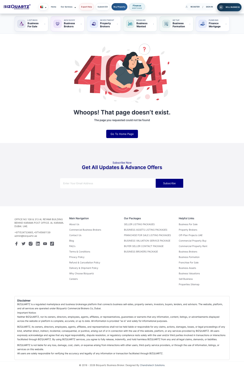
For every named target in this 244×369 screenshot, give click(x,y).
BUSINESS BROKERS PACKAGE (141, 251)
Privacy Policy (76, 257)
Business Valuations (189, 273)
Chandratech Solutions (152, 365)
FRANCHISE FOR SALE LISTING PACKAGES (147, 235)
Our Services (66, 7)
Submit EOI (103, 7)
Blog (71, 240)
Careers (73, 278)
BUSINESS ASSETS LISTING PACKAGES (145, 229)
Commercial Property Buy (192, 240)
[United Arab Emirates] (43, 6)
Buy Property (119, 7)
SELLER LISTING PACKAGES (139, 224)
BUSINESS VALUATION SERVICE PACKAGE (147, 240)
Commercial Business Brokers (85, 229)
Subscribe (169, 183)
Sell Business (186, 278)
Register (195, 7)
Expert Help (86, 7)
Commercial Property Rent (193, 246)
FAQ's (72, 246)
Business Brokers (188, 251)
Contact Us (75, 235)
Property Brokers (188, 229)
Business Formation (189, 257)
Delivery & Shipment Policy (83, 268)
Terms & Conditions (79, 251)
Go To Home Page (122, 134)
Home (53, 7)
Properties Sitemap (189, 284)
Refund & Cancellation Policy (84, 262)
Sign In (209, 7)
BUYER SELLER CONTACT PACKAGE (143, 246)
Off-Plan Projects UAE (191, 235)
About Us (74, 224)
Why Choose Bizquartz (81, 273)
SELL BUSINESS (233, 7)
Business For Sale (188, 224)
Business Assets (187, 268)
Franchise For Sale (189, 262)
